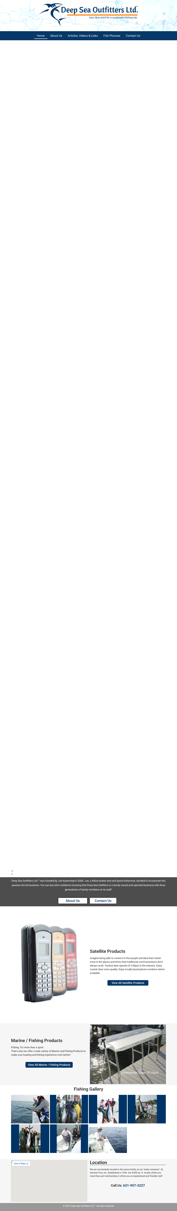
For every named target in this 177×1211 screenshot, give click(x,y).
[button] (88, 871)
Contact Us (133, 35)
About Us (56, 35)
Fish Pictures (111, 35)
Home (41, 35)
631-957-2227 (134, 1185)
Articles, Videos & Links (83, 35)
